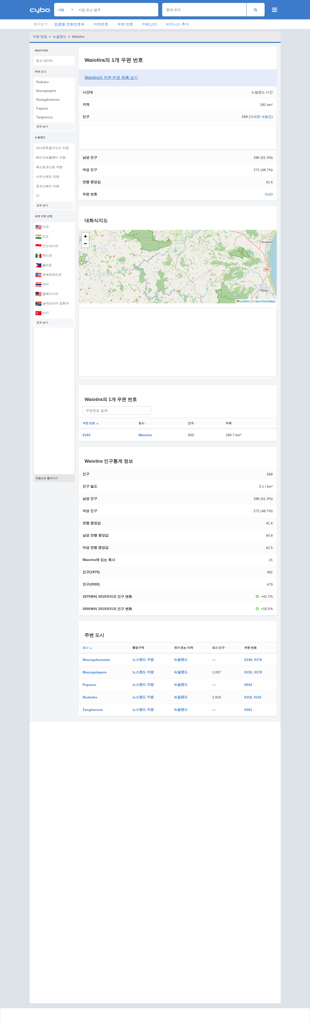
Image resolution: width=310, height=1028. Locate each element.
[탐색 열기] (275, 10)
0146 (248, 660)
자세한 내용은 (261, 117)
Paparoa (42, 108)
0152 (248, 672)
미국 (42, 227)
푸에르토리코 (48, 274)
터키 (42, 313)
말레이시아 (46, 294)
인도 (42, 236)
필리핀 (43, 265)
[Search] (255, 9)
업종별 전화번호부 (69, 24)
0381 (248, 710)
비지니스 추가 (177, 24)
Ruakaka (42, 82)
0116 (248, 697)
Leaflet (244, 301)
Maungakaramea (48, 99)
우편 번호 (125, 24)
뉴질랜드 (59, 36)
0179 (258, 672)
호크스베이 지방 (47, 186)
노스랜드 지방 (143, 659)
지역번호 (101, 24)
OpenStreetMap (264, 301)
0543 (248, 685)
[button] (85, 236)
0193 (269, 194)
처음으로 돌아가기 (47, 478)
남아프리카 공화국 (52, 303)
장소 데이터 (44, 60)
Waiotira (145, 435)
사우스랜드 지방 (47, 176)
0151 (258, 697)
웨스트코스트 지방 (49, 167)
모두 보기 (42, 126)
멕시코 (43, 255)
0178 (258, 660)
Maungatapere (46, 91)
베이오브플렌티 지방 (51, 157)
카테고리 (149, 24)
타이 (42, 284)
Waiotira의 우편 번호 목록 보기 (111, 77)
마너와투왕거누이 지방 (52, 148)
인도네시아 (46, 246)
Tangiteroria (44, 117)
